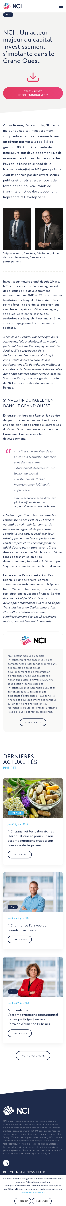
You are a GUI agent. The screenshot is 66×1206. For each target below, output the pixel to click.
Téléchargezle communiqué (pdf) (33, 93)
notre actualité (33, 1056)
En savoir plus (33, 723)
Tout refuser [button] (41, 1201)
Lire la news (20, 855)
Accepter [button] (23, 1201)
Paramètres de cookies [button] (33, 1193)
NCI (8, 15)
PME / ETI (16, 813)
